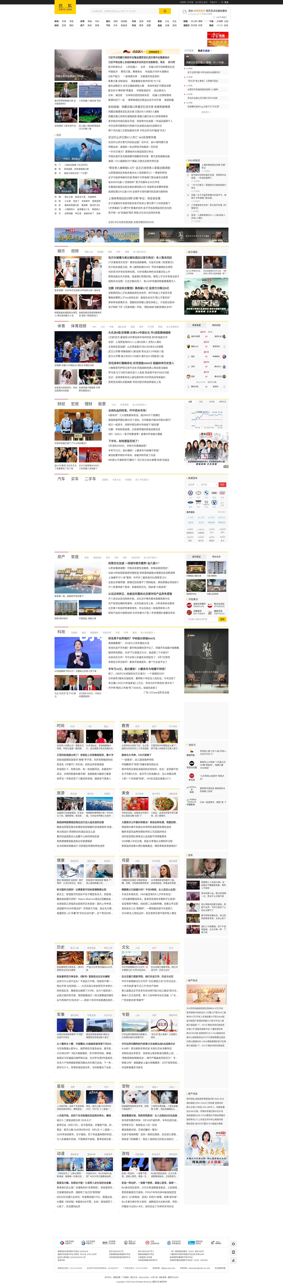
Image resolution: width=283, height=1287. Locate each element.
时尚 (61, 725)
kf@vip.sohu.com (168, 1268)
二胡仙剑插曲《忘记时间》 (76, 165)
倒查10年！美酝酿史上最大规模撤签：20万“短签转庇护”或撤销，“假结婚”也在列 (163, 1062)
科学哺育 (156, 861)
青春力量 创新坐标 (118, 81)
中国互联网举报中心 (69, 1243)
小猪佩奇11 (70, 209)
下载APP (213, 2)
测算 (72, 1087)
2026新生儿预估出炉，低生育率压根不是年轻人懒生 (149, 913)
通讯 (83, 632)
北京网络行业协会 (111, 1243)
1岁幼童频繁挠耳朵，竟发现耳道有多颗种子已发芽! (148, 899)
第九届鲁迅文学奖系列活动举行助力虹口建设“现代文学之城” (153, 990)
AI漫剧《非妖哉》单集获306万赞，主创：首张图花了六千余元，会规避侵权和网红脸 (101, 1202)
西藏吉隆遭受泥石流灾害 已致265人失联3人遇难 (133, 111)
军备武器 (91, 1015)
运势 (89, 1087)
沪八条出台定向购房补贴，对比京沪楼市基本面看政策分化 (139, 598)
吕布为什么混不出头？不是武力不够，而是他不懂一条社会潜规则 (91, 981)
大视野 (220, 21)
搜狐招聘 (116, 1277)
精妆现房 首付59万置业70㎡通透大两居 (204, 1123)
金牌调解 (69, 213)
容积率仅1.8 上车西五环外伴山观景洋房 (204, 1119)
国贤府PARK (191, 594)
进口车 (201, 523)
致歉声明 (173, 1015)
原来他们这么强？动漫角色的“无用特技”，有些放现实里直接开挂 (90, 1187)
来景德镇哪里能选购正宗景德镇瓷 (74, 841)
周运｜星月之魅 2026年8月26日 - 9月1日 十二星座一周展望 (88, 1129)
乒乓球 (150, 327)
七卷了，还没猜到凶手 (68, 1206)
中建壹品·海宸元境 (193, 576)
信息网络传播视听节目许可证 (181, 1257)
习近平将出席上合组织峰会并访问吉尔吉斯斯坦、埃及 (136, 62)
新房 (90, 25)
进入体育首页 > (173, 327)
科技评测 (106, 632)
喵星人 (155, 1087)
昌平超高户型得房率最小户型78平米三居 (205, 1021)
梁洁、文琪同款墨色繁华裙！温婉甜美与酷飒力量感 (84, 774)
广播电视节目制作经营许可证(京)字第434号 (187, 1254)
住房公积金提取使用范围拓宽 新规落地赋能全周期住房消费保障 (141, 573)
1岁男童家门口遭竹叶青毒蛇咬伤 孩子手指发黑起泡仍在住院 (140, 208)
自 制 (58, 201)
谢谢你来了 (89, 213)
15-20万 (211, 518)
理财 (71, 25)
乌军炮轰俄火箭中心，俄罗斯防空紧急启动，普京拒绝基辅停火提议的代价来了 (98, 1048)
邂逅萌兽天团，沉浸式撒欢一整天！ (140, 1129)
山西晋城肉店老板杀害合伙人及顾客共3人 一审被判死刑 (137, 173)
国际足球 (121, 327)
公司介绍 (154, 1277)
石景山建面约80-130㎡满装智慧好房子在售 (206, 1041)
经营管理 (124, 405)
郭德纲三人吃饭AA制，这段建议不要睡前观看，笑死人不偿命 (213, 885)
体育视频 (78, 326)
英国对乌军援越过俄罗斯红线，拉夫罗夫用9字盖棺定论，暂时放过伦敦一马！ (97, 1058)
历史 (174, 21)
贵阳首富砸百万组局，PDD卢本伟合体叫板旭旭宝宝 (149, 1192)
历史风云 (108, 1015)
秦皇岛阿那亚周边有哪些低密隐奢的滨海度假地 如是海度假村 (89, 827)
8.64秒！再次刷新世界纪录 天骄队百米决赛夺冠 (147, 1048)
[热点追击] (205, 50)
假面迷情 (96, 201)
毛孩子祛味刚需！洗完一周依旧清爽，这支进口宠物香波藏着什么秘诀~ (159, 1134)
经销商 (128, 479)
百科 (116, 557)
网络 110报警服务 (132, 1243)
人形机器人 (131, 67)
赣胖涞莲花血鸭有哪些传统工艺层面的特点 (144, 831)
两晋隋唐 (91, 948)
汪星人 (172, 1087)
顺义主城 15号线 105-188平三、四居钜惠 (205, 1107)
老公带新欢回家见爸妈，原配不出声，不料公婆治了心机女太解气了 (213, 907)
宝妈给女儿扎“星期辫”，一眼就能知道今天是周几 (147, 908)
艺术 (171, 948)
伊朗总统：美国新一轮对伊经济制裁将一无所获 (133, 147)
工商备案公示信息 (145, 1257)
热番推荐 (108, 1154)
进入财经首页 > (139, 405)
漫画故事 (74, 1154)
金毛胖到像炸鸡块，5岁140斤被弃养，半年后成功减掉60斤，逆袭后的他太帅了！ (164, 1120)
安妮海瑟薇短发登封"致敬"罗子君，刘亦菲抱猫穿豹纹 (85, 759)
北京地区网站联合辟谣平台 (119, 1257)
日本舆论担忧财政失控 (137, 95)
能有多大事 (80, 197)
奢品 (106, 726)
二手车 (90, 479)
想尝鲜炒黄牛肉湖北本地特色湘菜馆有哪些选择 (146, 827)
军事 (64, 21)
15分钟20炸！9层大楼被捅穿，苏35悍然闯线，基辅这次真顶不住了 (92, 1053)
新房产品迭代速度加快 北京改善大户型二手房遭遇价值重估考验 (141, 613)
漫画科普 (91, 1154)
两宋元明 (108, 948)
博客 (200, 21)
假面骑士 (96, 209)
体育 (61, 326)
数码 (134, 632)
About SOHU (144, 1277)
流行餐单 (139, 794)
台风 (143, 67)
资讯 (107, 557)
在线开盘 (135, 557)
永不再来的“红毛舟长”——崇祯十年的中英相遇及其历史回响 (88, 1000)
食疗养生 (156, 794)
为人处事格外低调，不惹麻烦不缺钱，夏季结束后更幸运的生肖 (90, 1139)
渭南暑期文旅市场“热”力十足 (146, 81)
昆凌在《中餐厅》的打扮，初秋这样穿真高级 (80, 764)
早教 (137, 861)
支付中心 (108, 1277)
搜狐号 (192, 745)
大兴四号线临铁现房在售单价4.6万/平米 (204, 1008)
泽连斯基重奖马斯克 (132, 1067)
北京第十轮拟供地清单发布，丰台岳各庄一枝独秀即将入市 (139, 608)
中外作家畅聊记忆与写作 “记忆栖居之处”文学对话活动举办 (152, 981)
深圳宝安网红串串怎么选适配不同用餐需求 (144, 836)
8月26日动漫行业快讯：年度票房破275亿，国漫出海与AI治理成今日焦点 (95, 1197)
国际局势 (74, 1015)
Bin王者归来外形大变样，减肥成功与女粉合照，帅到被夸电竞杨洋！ (158, 1202)
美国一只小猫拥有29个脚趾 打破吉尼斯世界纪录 (133, 161)
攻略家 (107, 794)
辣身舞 (84, 205)
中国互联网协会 (154, 1243)
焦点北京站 (219, 604)
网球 (160, 327)
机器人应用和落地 (161, 95)
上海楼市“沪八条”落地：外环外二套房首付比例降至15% (137, 577)
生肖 (106, 1087)
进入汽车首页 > (142, 479)
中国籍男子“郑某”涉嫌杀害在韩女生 (140, 764)
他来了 (76, 201)
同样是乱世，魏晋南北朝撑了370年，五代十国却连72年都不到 (89, 990)
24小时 (194, 21)
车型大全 (116, 479)
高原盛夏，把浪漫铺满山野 (76, 169)
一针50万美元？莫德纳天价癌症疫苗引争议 (130, 151)
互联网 (74, 632)
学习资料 (173, 726)
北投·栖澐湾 (212, 576)
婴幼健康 (173, 861)
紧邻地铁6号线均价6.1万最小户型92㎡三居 (206, 1012)
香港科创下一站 (116, 100)
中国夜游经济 (143, 90)
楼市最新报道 (219, 606)
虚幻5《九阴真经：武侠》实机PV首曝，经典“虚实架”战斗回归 (154, 1197)
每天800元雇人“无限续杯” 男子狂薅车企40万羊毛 (133, 182)
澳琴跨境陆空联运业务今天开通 (144, 100)
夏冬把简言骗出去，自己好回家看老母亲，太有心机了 (213, 916)
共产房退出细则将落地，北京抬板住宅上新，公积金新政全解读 (141, 603)
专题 (71, 21)
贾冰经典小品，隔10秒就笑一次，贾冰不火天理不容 (213, 894)
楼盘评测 (218, 611)
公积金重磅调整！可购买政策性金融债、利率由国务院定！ (139, 568)
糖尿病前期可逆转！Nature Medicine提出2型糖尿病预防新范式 (89, 899)
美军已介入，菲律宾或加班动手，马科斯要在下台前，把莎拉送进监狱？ (94, 1067)
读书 (154, 948)
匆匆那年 (86, 201)
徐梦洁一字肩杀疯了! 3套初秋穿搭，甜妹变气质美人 (84, 778)
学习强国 (217, 35)
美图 (126, 252)
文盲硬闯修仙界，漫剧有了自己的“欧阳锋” (79, 1192)
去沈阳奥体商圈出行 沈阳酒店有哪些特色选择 (81, 846)
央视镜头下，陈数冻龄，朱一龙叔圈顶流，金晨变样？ (85, 769)
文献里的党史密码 (149, 76)
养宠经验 (139, 1087)
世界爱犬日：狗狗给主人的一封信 (139, 1125)
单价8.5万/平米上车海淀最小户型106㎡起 (205, 1016)
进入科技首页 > (148, 632)
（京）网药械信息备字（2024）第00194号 (187, 1251)
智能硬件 (94, 632)
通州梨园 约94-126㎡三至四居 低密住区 (204, 1103)
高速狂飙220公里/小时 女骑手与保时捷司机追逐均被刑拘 (138, 191)
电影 (109, 252)
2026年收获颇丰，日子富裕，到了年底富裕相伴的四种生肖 (88, 1134)
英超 (90, 21)
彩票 (200, 25)
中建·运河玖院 (212, 594)
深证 (201, 402)
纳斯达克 (222, 402)
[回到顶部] (233, 1268)
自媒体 (105, 479)
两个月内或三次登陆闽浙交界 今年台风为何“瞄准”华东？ (137, 130)
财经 (61, 404)
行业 (114, 405)
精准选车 (221, 523)
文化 (167, 21)
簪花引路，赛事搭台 (131, 71)
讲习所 (171, 62)
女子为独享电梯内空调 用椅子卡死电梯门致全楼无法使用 (138, 177)
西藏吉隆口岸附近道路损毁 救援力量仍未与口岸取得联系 (138, 116)
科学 (126, 632)
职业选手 (156, 1154)
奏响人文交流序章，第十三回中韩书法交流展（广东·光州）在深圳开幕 (158, 995)
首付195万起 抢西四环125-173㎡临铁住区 (205, 1033)
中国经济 (113, 71)
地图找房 (97, 557)
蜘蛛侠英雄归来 (72, 205)
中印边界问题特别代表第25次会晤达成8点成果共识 (135, 126)
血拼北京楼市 (199, 604)
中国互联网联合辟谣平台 (147, 1260)
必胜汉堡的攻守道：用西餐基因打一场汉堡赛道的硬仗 (85, 995)
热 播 (58, 197)
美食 (125, 793)
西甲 (141, 327)
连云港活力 (160, 90)
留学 (154, 726)
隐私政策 (162, 1277)
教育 (141, 25)
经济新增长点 (115, 67)
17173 (220, 25)
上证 (190, 402)
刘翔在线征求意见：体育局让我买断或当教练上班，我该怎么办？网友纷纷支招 (163, 1053)
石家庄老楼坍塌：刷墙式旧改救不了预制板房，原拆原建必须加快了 (143, 582)
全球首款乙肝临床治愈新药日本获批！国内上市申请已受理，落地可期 (93, 904)
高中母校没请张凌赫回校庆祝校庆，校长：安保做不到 (150, 769)
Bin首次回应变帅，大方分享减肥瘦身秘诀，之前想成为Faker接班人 (157, 1187)
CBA (102, 327)
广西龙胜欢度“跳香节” (133, 1000)
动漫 (167, 25)
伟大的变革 (217, 43)
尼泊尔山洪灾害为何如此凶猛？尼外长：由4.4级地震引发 (138, 142)
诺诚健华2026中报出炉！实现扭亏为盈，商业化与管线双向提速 (90, 908)
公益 (226, 21)
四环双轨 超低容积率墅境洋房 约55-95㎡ (205, 1099)
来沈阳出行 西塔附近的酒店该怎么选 (76, 831)
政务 (226, 25)
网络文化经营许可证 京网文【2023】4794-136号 (77, 1254)
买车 (115, 25)
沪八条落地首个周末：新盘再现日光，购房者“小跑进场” (137, 587)
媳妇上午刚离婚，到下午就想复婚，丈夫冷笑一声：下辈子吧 (213, 929)
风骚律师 (92, 197)
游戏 (174, 25)
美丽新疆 (169, 100)
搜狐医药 (74, 861)
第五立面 (69, 197)
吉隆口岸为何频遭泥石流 (162, 67)
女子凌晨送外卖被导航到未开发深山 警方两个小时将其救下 (139, 203)
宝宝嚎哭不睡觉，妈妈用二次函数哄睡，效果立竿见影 (150, 904)
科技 (61, 632)
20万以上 (222, 518)
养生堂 (78, 213)
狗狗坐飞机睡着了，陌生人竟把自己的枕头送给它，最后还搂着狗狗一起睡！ (162, 1139)
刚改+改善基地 (199, 614)
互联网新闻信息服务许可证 (119, 1254)
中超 (111, 327)
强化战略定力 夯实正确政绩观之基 (126, 86)
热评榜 (194, 25)
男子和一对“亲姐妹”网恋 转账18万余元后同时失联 (134, 212)
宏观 (64, 25)
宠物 (125, 1086)
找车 (222, 485)
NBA (97, 21)
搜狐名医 (91, 861)
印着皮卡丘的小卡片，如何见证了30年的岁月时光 (148, 1206)
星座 (61, 1086)
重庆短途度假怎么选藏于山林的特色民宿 (78, 836)
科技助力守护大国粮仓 (157, 71)
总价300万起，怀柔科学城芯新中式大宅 (204, 1111)
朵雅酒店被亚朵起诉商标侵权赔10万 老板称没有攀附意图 (138, 187)
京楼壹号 (197, 611)
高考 (137, 726)
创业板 (211, 402)
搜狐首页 (65, 7)
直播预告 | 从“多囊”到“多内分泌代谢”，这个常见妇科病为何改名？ (91, 913)
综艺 (118, 252)
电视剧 (124, 21)
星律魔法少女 (83, 209)
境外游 (90, 794)
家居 (97, 25)
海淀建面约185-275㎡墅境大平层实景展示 (205, 1115)
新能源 (124, 25)
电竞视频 (139, 1154)
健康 (149, 25)
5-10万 (191, 518)
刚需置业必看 (198, 606)
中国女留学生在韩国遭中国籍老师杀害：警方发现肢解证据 (139, 156)
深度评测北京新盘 (220, 614)
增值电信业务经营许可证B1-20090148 (73, 1251)
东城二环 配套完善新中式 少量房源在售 (204, 1029)
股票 (102, 404)
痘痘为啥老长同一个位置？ (76, 173)
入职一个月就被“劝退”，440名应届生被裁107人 (146, 778)
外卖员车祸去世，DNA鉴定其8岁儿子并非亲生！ (147, 894)
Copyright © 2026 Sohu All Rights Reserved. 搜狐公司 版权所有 (141, 1282)
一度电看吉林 (130, 76)
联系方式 (133, 1277)
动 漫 (58, 209)
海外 (124, 557)
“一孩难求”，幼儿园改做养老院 (138, 759)
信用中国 (61, 1260)
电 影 (58, 205)
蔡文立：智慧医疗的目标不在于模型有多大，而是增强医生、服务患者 (93, 894)
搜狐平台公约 (173, 1277)
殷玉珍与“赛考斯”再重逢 (120, 90)
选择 (98, 213)
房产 (61, 557)
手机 (117, 632)
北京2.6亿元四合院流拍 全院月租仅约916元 (131, 222)
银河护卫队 (95, 205)
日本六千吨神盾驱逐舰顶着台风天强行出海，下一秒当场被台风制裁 (92, 1062)
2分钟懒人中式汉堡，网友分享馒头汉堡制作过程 (147, 841)
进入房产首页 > (151, 557)
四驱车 (191, 523)
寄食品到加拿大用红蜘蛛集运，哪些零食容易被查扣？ (150, 846)
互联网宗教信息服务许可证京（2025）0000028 (189, 1260)
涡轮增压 (211, 523)
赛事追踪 (173, 1154)
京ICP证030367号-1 (146, 1251)
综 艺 (58, 213)
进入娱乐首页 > (140, 252)
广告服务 (125, 1277)
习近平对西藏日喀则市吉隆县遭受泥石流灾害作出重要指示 (139, 57)
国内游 (73, 794)
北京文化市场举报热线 (176, 1243)
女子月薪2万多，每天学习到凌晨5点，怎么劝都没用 (149, 774)
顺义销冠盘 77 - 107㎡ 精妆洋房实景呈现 (205, 1025)
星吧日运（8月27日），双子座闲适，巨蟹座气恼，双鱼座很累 (89, 1125)
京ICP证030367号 (116, 1251)
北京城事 (189, 50)
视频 (115, 21)
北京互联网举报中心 (90, 1243)
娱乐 (61, 251)
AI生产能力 (114, 76)
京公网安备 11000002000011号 (73, 1257)
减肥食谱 (173, 794)
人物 (89, 726)
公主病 (68, 201)
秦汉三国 (74, 948)
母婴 (149, 21)
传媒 (154, 1015)
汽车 (61, 479)
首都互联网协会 (199, 1243)
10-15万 (201, 518)
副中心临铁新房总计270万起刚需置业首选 (205, 1037)
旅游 (141, 21)
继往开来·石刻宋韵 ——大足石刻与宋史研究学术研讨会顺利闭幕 (90, 986)
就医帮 (107, 861)
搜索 (222, 619)
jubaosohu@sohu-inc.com (199, 1268)
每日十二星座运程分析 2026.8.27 (74, 1120)
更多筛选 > (222, 512)
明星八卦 (89, 252)
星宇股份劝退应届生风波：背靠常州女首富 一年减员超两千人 (140, 121)
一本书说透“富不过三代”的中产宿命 (140, 986)
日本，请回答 (115, 95)
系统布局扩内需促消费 (159, 86)
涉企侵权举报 (220, 1268)
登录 (226, 2)
